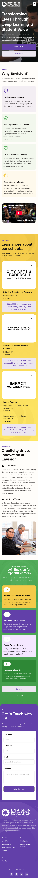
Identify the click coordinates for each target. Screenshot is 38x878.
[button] (34, 4)
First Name (8, 735)
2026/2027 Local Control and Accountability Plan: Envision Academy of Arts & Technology (19, 363)
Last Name (8, 746)
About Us (5, 841)
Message (7, 768)
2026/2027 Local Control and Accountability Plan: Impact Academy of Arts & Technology (19, 430)
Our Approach (6, 844)
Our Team (19, 696)
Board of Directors (8, 847)
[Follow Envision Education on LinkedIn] (21, 874)
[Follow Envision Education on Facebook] (11, 874)
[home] (11, 4)
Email (6, 757)
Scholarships (24, 841)
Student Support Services (25, 845)
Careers (19, 689)
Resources (23, 838)
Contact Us (18, 47)
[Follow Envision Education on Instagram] (16, 874)
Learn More (19, 53)
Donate (4, 861)
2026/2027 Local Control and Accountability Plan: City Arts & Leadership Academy (19, 306)
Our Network (6, 838)
